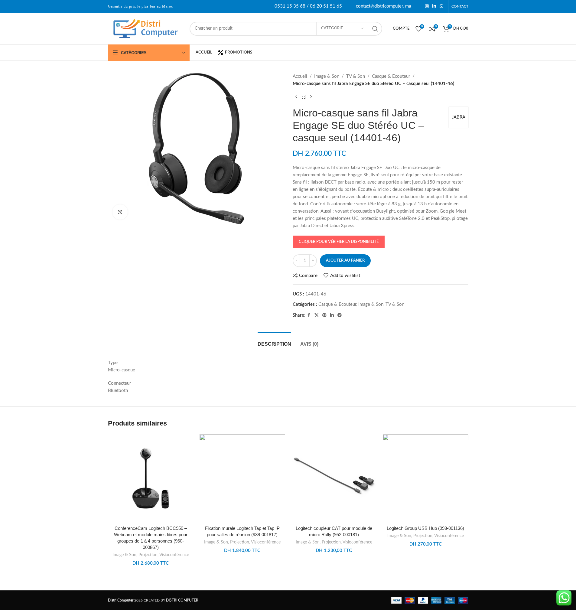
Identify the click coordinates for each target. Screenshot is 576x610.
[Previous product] (296, 97)
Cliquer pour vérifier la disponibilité (339, 242)
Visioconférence (174, 555)
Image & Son (326, 76)
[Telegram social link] (339, 315)
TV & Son (355, 76)
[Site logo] (146, 28)
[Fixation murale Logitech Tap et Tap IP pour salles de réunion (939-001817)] (242, 478)
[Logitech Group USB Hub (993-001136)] (425, 478)
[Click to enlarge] (120, 212)
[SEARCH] (375, 29)
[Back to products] (303, 97)
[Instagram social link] (427, 6)
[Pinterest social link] (324, 315)
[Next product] (310, 97)
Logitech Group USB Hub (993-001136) (425, 528)
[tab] (274, 341)
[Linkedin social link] (434, 6)
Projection (148, 555)
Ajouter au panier (345, 261)
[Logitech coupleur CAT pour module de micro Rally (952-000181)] (334, 478)
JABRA (458, 117)
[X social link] (317, 315)
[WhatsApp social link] (441, 6)
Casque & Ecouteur (391, 76)
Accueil (300, 76)
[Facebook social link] (309, 315)
